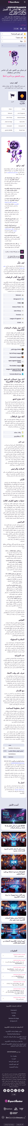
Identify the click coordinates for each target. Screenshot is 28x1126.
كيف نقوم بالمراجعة (14, 1061)
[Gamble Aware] (16, 1117)
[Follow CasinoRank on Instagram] (19, 1090)
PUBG (13, 1015)
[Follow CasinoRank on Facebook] (22, 1090)
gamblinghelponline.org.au (17, 763)
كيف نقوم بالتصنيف (14, 1064)
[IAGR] (22, 1109)
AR (14, 1094)
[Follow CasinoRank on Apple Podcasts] (4, 1090)
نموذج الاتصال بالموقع (19, 789)
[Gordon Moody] (14, 1113)
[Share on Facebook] (21, 29)
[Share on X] (24, 29)
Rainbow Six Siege (14, 1018)
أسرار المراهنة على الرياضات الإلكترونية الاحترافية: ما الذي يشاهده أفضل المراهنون (13, 1045)
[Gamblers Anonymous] (16, 1109)
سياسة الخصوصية (13, 1067)
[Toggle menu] (24, 1)
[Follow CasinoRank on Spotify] (8, 1090)
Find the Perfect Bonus (13, 1034)
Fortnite (13, 1013)
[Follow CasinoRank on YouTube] (11, 1090)
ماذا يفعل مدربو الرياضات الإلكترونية (14, 1041)
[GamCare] (8, 1109)
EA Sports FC (13, 1021)
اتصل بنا (14, 1059)
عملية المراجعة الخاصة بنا (12, 172)
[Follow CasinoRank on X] (15, 1090)
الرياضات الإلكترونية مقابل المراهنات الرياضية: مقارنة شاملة (14, 1037)
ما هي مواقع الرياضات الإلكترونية (14, 1031)
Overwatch (14, 1010)
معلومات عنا (14, 1056)
